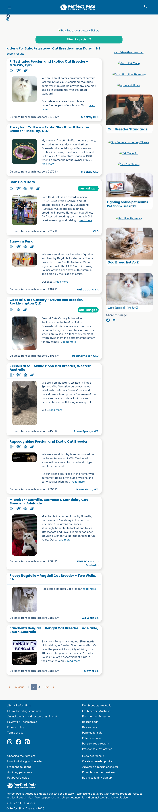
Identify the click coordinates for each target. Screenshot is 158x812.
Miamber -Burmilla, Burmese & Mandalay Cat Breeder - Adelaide (49, 501)
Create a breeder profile (97, 761)
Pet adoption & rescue (96, 716)
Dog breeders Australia (96, 705)
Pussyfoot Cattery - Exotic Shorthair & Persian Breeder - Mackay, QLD (49, 129)
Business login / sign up (97, 777)
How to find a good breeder (24, 761)
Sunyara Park (21, 241)
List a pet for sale (93, 756)
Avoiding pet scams (19, 772)
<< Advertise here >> (128, 52)
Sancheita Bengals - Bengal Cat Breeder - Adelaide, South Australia (54, 630)
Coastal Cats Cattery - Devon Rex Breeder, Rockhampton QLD (46, 301)
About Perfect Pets (19, 705)
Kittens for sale (91, 738)
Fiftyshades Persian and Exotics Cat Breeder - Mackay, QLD (49, 63)
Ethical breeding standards (24, 711)
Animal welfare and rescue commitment (32, 716)
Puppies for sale (92, 732)
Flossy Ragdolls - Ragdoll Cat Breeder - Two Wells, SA (53, 577)
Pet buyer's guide (18, 777)
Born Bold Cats (22, 182)
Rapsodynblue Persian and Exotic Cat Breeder (49, 441)
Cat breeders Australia (96, 711)
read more (48, 164)
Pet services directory (95, 743)
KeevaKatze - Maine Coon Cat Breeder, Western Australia (50, 368)
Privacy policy (15, 727)
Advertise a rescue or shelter (100, 767)
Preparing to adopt (19, 767)
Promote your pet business (99, 772)
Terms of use (15, 732)
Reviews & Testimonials (22, 722)
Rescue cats (89, 727)
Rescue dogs (90, 722)
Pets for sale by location (97, 749)
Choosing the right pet (21, 756)
